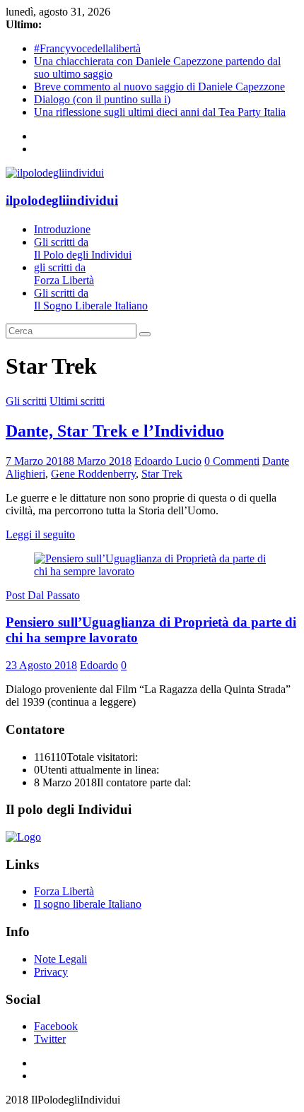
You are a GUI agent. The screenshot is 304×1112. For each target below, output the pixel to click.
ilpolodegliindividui (62, 200)
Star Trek (161, 474)
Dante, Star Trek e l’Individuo (115, 431)
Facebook (56, 1026)
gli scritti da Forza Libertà (64, 273)
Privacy (51, 972)
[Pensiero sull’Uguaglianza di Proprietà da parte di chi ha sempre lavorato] (152, 571)
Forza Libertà (64, 891)
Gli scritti (26, 401)
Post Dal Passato (43, 595)
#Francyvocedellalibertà (87, 48)
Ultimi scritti (77, 401)
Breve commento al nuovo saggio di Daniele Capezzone (159, 87)
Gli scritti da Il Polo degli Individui (82, 248)
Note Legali (60, 959)
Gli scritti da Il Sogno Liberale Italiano (91, 299)
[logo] (23, 837)
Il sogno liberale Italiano (87, 904)
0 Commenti (231, 461)
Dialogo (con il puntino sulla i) (102, 99)
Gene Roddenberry (93, 474)
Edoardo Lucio (167, 461)
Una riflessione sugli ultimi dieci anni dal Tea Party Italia (160, 112)
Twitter (50, 1039)
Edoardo (99, 665)
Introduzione (62, 229)
